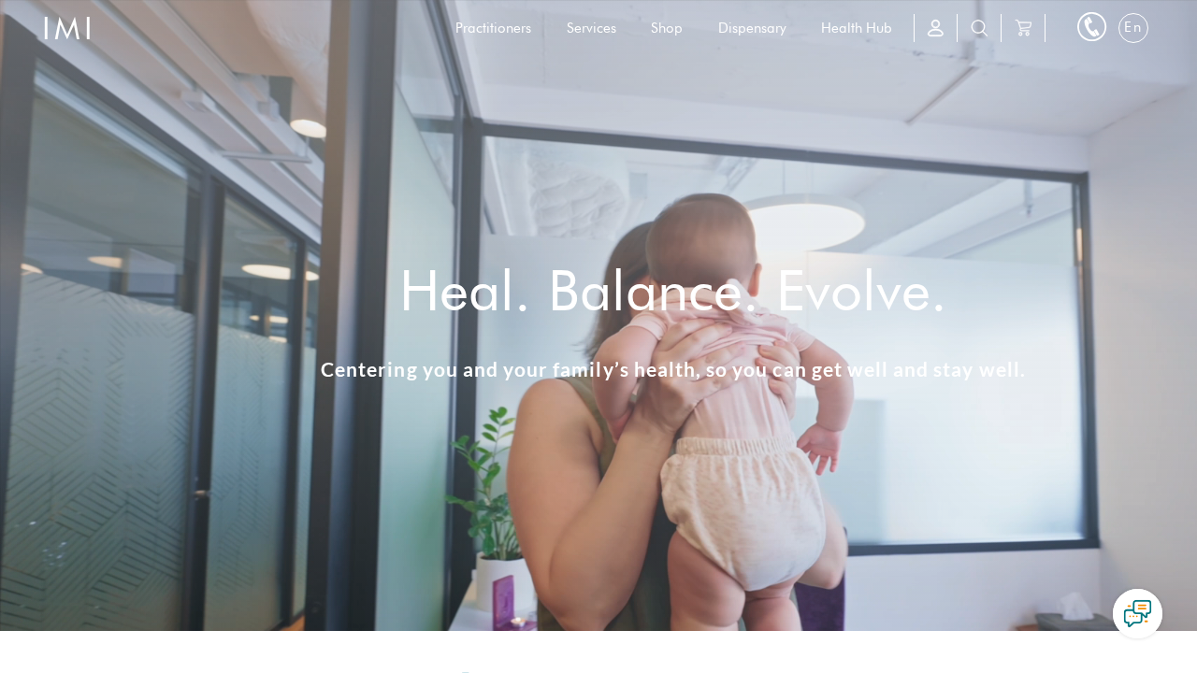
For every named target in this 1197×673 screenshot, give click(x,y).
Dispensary (752, 28)
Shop (667, 28)
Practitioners (493, 28)
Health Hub (856, 28)
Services (591, 28)
